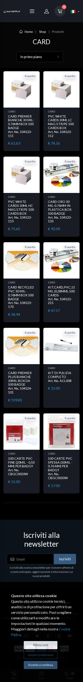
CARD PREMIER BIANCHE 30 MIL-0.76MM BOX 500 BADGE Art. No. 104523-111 (21, 126)
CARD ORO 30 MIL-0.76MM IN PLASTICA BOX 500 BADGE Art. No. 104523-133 (60, 211)
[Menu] (32, 11)
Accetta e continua (40, 665)
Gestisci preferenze (40, 655)
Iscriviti (65, 559)
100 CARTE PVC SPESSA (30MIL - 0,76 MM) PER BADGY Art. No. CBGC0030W (60, 468)
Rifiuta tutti (40, 645)
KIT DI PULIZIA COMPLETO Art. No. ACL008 (59, 377)
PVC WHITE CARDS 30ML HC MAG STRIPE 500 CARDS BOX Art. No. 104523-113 (21, 211)
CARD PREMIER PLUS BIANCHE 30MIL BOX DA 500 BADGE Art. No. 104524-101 (20, 382)
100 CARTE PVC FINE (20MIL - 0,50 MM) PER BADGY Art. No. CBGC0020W (21, 466)
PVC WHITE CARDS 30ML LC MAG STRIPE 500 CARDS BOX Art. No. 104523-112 (61, 126)
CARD (11, 111)
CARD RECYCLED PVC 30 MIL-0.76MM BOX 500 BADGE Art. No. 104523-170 (21, 297)
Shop (42, 32)
